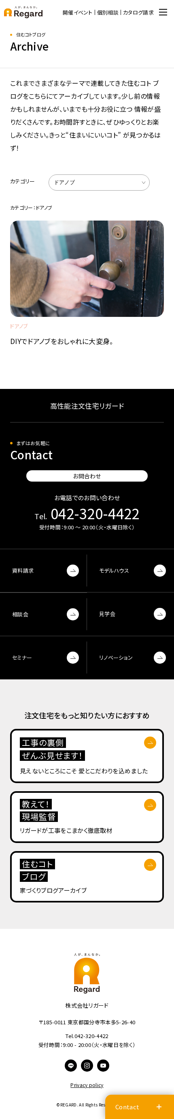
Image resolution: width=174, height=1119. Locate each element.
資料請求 (23, 570)
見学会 (107, 614)
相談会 (20, 614)
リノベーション (116, 657)
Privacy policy (86, 1084)
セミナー (22, 657)
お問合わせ (87, 476)
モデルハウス (114, 570)
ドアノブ (64, 182)
